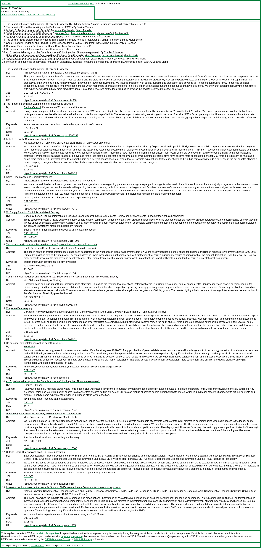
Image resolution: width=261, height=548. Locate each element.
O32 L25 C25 (31, 518)
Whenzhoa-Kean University (40, 14)
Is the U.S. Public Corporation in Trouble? (28, 30)
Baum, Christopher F (80, 58)
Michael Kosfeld (105, 33)
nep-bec (6, 3)
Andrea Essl (62, 33)
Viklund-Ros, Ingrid (136, 58)
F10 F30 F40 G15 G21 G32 (38, 265)
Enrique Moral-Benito (131, 39)
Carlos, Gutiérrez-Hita (75, 36)
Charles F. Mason (113, 52)
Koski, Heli (73, 49)
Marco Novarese (146, 536)
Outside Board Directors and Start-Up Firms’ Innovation (35, 58)
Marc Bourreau (93, 55)
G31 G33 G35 (31, 332)
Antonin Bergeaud (100, 24)
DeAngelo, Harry (45, 46)
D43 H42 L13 (31, 233)
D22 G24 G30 (31, 166)
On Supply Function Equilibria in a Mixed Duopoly (33, 36)
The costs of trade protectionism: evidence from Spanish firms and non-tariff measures (51, 39)
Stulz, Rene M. (84, 30)
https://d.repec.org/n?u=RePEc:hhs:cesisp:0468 (49, 483)
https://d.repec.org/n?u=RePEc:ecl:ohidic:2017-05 (50, 304)
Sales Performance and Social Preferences (29, 33)
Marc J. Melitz (138, 24)
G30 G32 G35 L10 (33, 297)
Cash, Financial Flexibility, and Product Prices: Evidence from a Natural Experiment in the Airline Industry (62, 43)
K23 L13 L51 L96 (33, 441)
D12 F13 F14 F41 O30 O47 (38, 92)
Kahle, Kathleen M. (65, 30)
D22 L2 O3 (29, 370)
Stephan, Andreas (114, 58)
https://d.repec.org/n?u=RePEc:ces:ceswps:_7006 (50, 448)
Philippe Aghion (81, 24)
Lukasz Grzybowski (112, 55)
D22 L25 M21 (31, 128)
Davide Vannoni (85, 27)
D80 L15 (28, 402)
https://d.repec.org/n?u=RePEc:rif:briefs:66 (46, 378)
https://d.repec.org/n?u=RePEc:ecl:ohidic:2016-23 (50, 173)
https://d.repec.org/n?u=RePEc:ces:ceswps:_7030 (50, 208)
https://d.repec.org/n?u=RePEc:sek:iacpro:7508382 (51, 135)
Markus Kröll (122, 33)
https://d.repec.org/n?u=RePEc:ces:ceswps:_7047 (50, 410)
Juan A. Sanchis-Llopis (156, 62)
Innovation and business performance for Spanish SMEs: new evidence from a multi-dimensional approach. (63, 62)
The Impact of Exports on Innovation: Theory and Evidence (37, 24)
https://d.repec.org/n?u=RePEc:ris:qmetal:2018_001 (51, 241)
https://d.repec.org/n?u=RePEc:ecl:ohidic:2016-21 (50, 339)
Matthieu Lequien (120, 24)
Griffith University (83, 539)
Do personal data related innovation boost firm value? (34, 49)
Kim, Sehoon (129, 43)
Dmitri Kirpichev (110, 39)
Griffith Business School (57, 539)
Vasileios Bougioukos (13, 14)
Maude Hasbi (131, 55)
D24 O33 (28, 476)
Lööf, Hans (98, 58)
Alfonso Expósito (133, 62)
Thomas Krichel (37, 545)
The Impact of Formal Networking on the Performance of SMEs (39, 27)
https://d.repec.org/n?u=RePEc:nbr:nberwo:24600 (50, 100)
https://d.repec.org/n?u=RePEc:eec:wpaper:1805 (50, 525)
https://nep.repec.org (72, 536)
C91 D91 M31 (31, 201)
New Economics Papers (81, 3)
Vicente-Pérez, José (99, 36)
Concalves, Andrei (65, 46)
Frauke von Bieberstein (83, 33)
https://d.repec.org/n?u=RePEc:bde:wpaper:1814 (50, 273)
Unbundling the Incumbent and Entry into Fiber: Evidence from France (43, 55)
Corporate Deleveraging (19, 46)
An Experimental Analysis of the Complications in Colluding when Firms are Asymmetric (53, 52)
